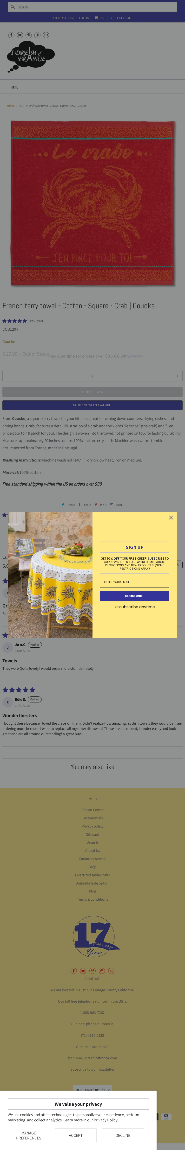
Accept (76, 1135)
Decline (123, 1135)
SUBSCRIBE (134, 596)
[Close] (171, 517)
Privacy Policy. (106, 1120)
